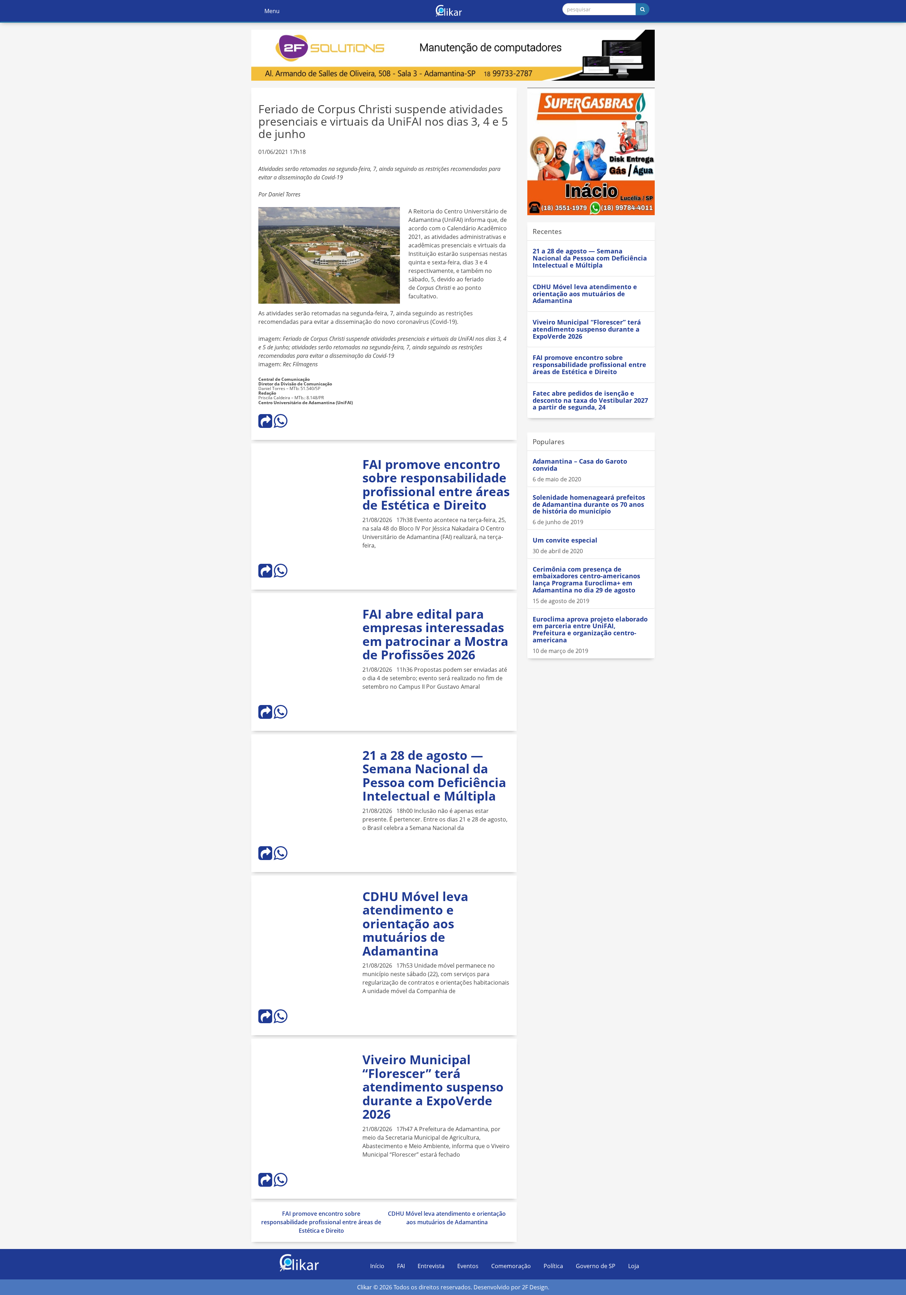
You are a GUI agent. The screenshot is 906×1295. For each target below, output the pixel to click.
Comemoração (511, 1266)
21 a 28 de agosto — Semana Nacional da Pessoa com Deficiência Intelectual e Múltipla (434, 775)
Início (377, 1266)
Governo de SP (595, 1266)
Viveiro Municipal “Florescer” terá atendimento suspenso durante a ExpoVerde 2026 (433, 1086)
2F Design (535, 1287)
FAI (401, 1266)
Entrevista (431, 1266)
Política (553, 1266)
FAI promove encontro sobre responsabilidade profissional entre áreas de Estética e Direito (436, 485)
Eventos (467, 1266)
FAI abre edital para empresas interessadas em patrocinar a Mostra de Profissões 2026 (435, 634)
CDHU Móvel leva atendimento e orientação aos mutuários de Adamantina (415, 923)
